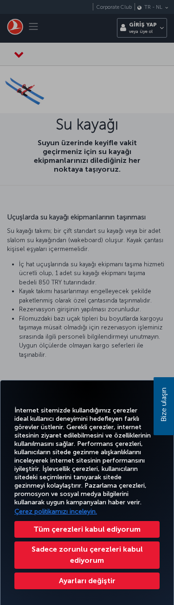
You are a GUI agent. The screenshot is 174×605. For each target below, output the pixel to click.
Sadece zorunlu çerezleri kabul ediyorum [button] (87, 555)
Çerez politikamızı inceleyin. (55, 511)
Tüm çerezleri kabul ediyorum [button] (87, 529)
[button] (87, 581)
